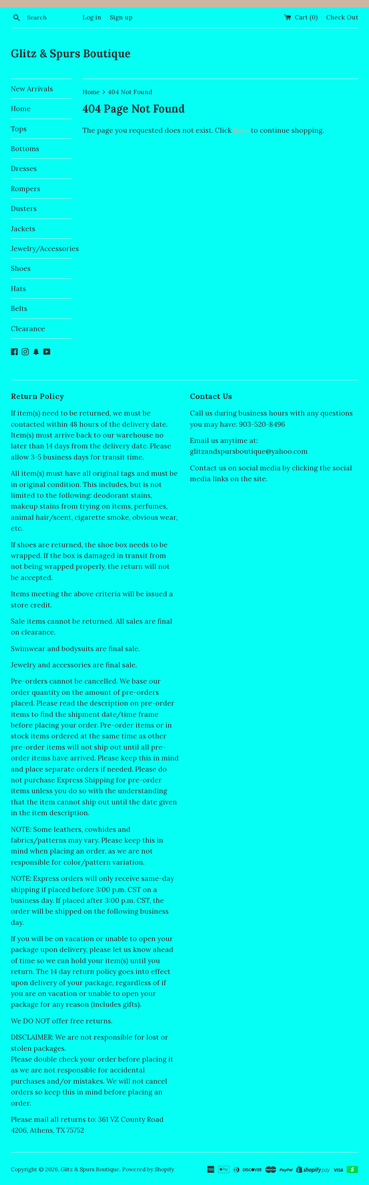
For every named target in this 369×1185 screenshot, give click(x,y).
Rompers (25, 188)
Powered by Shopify (148, 1169)
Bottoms (25, 148)
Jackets (23, 228)
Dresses (24, 168)
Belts (19, 308)
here (241, 130)
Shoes (21, 268)
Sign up (121, 17)
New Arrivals (32, 88)
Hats (18, 288)
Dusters (24, 208)
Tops (19, 128)
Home (21, 108)
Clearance (28, 328)
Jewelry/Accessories (41, 248)
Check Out (342, 17)
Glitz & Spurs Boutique (70, 53)
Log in (92, 17)
